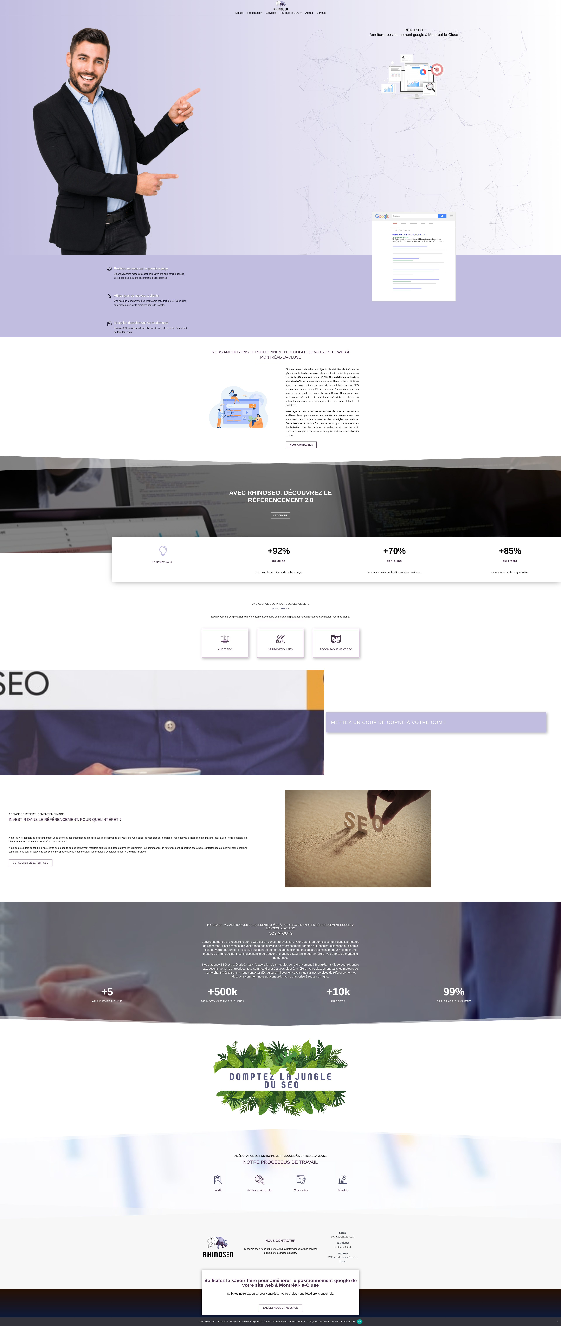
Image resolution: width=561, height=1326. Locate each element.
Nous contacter (301, 445)
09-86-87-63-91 (343, 1246)
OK (359, 1321)
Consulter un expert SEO (30, 863)
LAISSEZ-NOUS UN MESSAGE (280, 1308)
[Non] (557, 1321)
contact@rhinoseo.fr (343, 1236)
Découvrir (280, 515)
